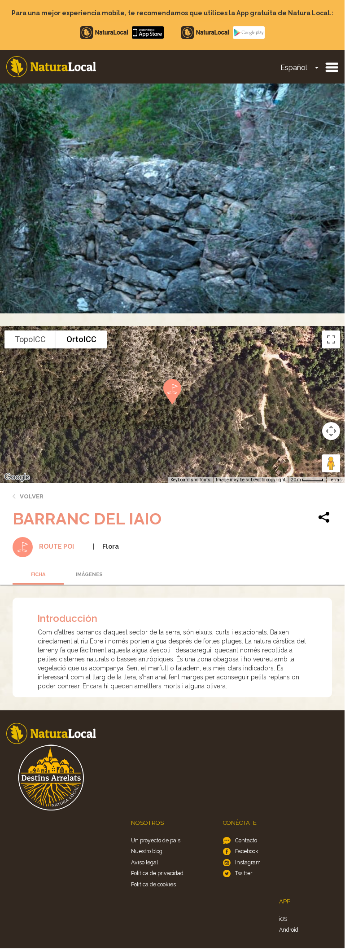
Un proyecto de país (155, 840)
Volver (32, 496)
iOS (283, 919)
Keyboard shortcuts (190, 479)
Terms (335, 479)
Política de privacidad (157, 873)
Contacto (246, 840)
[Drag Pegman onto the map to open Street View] (331, 463)
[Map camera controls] (331, 431)
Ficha (38, 574)
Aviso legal (144, 862)
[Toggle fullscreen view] (331, 339)
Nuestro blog (146, 851)
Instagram (248, 862)
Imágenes (89, 574)
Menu (331, 67)
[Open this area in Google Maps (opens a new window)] (17, 477)
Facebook (246, 851)
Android (288, 929)
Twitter (243, 873)
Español (293, 67)
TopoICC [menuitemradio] (30, 339)
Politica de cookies (153, 884)
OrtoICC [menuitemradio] (81, 339)
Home (51, 66)
